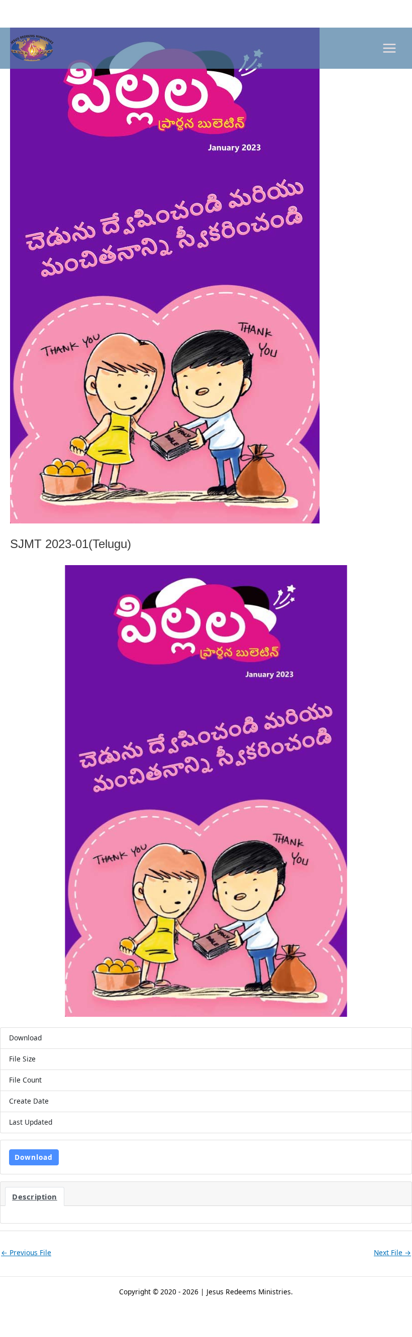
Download (34, 1157)
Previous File (26, 1252)
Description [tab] (34, 1196)
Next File (392, 1252)
